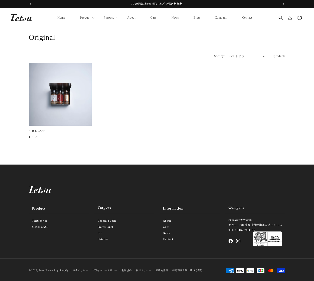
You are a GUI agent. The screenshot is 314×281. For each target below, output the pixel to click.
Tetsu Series (39, 220)
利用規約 (127, 270)
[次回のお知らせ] (283, 4)
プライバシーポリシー (104, 270)
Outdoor (103, 239)
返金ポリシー (80, 270)
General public (107, 220)
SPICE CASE (37, 130)
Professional (105, 226)
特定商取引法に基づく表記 (187, 270)
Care (166, 226)
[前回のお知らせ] (30, 4)
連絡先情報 (162, 270)
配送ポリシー (143, 270)
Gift (100, 233)
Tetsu (42, 270)
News (166, 233)
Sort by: (219, 56)
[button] (84, 17)
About (167, 220)
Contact (168, 239)
